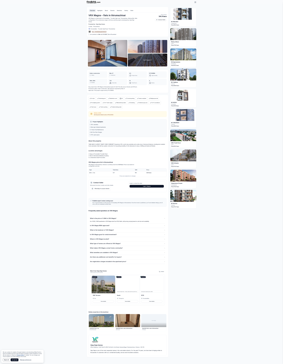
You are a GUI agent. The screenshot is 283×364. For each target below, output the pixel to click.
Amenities (119, 10)
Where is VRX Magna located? (99, 239)
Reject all (6, 359)
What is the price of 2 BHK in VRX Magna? (103, 218)
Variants (112, 10)
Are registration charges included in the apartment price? (108, 261)
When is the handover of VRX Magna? (102, 230)
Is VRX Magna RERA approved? (100, 225)
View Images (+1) (147, 60)
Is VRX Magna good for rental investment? (103, 234)
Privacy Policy (20, 355)
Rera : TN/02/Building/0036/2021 (99, 31)
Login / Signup (146, 186)
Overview (92, 10)
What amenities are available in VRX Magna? (104, 252)
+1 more (163, 64)
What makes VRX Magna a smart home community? (106, 248)
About (106, 10)
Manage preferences (25, 359)
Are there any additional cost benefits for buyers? (106, 257)
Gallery (126, 10)
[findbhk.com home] (93, 2)
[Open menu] (195, 2)
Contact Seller (161, 19)
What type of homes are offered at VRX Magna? (105, 243)
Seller (131, 10)
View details (103, 301)
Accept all (14, 359)
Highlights (100, 10)
